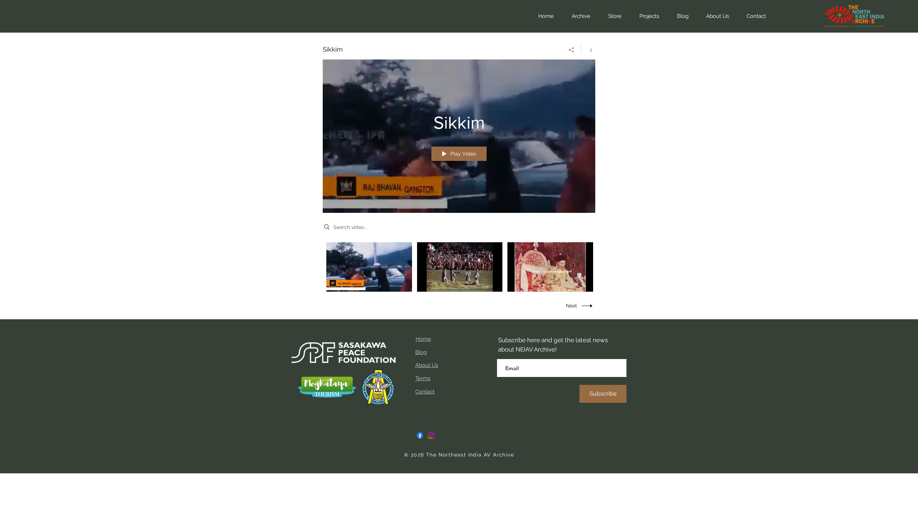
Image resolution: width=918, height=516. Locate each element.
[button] (611, 16)
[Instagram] (431, 435)
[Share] (571, 50)
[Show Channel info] (588, 50)
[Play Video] (369, 266)
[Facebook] (420, 435)
